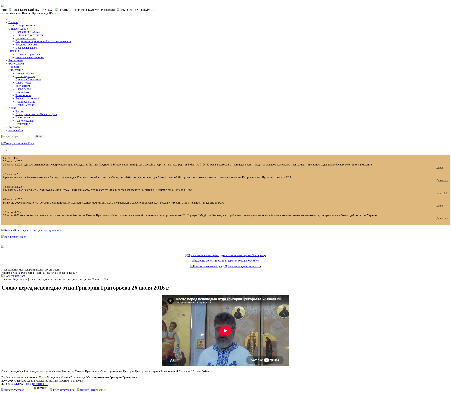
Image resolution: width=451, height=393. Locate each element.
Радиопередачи (25, 120)
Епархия (13, 50)
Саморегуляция (25, 73)
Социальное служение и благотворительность (43, 41)
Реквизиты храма (26, 38)
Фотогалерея (16, 63)
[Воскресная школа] (13, 236)
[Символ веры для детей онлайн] (2, 247)
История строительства (30, 34)
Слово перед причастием (23, 84)
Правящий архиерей (28, 54)
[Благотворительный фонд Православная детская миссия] (225, 266)
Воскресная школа (27, 47)
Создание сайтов (34, 383)
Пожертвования (25, 25)
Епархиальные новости (30, 57)
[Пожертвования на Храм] (17, 143)
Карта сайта (15, 130)
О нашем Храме (18, 28)
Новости (13, 66)
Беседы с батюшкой (27, 98)
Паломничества (25, 117)
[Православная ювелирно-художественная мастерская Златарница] (225, 255)
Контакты (14, 126)
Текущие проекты (26, 44)
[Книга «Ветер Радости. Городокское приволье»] (31, 230)
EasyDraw (16, 383)
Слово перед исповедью (23, 90)
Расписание (15, 60)
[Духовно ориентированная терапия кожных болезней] (225, 260)
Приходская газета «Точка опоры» (36, 114)
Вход (4, 150)
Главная (13, 22)
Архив (12, 107)
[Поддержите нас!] (13, 275)
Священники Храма (28, 31)
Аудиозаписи (23, 123)
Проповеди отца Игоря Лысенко (25, 103)
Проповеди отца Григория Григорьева (28, 78)
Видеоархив (20, 279)
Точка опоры (23, 95)
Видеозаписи (16, 69)
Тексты (20, 111)
